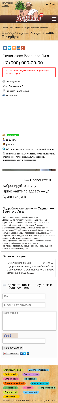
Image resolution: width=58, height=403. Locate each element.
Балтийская (23, 91)
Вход (52, 4)
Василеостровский (38, 370)
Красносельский (40, 383)
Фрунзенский (31, 392)
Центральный (11, 396)
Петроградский (47, 387)
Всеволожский (31, 374)
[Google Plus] (23, 48)
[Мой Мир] (18, 48)
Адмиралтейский (12, 370)
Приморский (10, 392)
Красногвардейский (14, 383)
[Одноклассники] (14, 48)
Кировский (30, 379)
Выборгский (10, 374)
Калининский (11, 379)
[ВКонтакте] (5, 48)
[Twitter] (9, 48)
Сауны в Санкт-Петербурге (12, 28)
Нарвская (10, 91)
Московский (10, 387)
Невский (28, 387)
